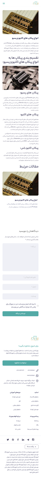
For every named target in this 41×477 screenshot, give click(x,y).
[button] (31, 447)
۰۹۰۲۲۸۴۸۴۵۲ (31, 375)
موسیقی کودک (34, 409)
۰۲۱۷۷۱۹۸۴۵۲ (31, 370)
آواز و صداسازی (34, 405)
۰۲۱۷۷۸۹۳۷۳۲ (20, 370)
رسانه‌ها (36, 421)
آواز (19, 401)
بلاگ (37, 425)
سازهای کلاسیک (34, 397)
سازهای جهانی (16, 405)
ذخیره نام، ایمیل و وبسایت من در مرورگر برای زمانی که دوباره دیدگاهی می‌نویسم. (21, 306)
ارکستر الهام (17, 425)
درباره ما (18, 421)
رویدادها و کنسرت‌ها (32, 429)
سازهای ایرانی (34, 401)
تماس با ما (17, 429)
